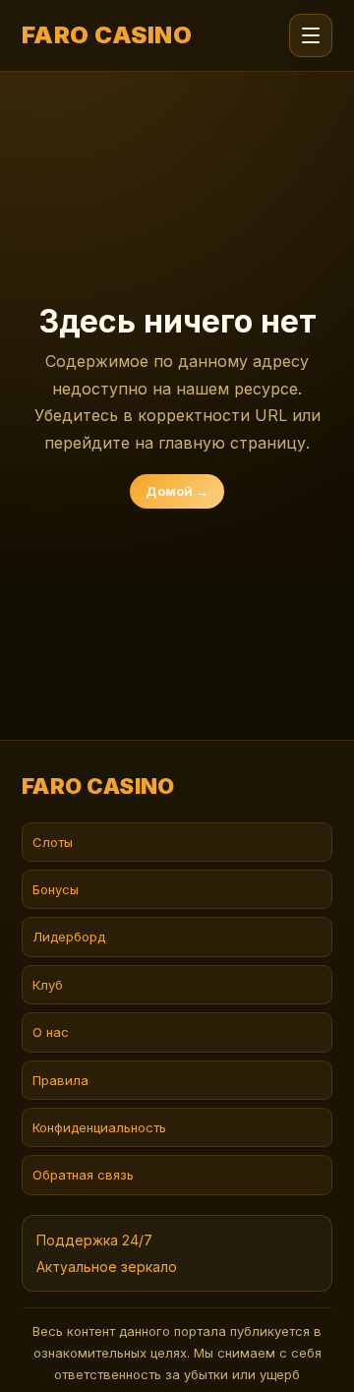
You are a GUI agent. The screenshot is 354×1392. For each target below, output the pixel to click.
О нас (50, 1032)
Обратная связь (83, 1174)
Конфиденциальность (99, 1127)
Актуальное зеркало (106, 1266)
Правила (60, 1080)
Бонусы (55, 889)
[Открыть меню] (310, 35)
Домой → (177, 491)
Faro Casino (107, 35)
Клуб (47, 985)
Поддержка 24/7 (94, 1240)
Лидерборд (68, 936)
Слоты (52, 842)
